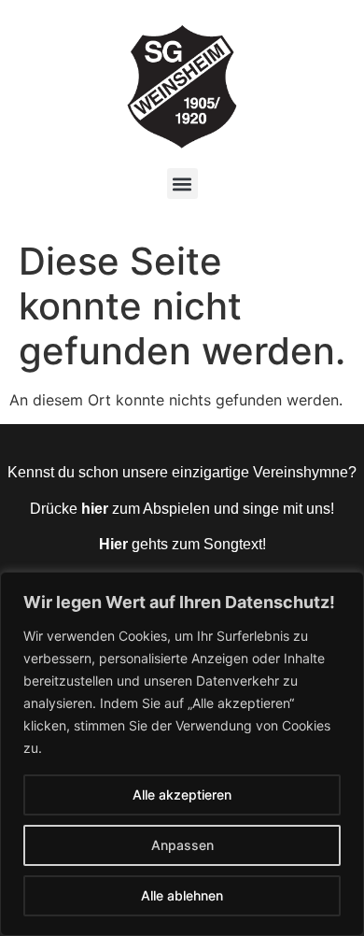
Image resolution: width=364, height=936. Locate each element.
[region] (182, 754)
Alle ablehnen (182, 895)
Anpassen (182, 845)
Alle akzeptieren (182, 794)
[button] (182, 183)
